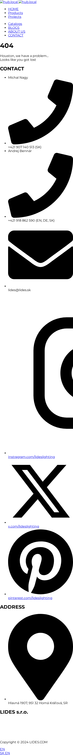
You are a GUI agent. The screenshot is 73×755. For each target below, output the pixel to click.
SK (2, 753)
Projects (14, 17)
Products (15, 13)
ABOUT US (16, 31)
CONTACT (15, 35)
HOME (13, 9)
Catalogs (15, 24)
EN (2, 749)
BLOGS (13, 28)
